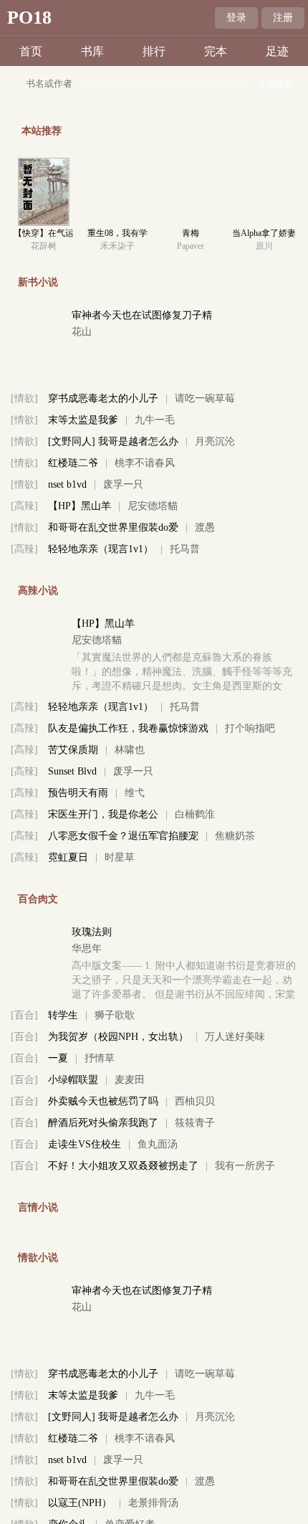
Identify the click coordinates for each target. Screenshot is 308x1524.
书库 (92, 51)
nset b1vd (67, 484)
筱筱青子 (195, 1122)
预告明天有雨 (78, 792)
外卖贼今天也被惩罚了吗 (103, 1101)
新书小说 (38, 282)
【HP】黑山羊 (79, 506)
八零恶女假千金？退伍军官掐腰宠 (123, 835)
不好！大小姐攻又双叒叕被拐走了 (123, 1165)
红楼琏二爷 (73, 463)
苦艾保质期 (73, 749)
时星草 (120, 857)
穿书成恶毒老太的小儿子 (103, 398)
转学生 (63, 1015)
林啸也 (130, 749)
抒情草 (100, 1058)
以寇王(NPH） (80, 1502)
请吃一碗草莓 (205, 398)
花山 (82, 331)
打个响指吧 (250, 728)
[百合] (24, 1015)
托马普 (185, 549)
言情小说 (38, 1207)
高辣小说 (38, 590)
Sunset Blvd (72, 771)
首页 (30, 51)
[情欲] (24, 398)
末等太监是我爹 (83, 420)
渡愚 (205, 527)
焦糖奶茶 (235, 835)
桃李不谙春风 (145, 463)
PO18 (29, 17)
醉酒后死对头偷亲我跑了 (103, 1122)
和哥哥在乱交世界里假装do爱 (113, 527)
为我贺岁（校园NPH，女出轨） (118, 1036)
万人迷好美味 (235, 1036)
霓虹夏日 (68, 857)
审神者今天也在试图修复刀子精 (142, 315)
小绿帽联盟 (73, 1079)
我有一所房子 (245, 1165)
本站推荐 (41, 131)
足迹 (277, 51)
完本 (215, 51)
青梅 (190, 233)
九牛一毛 (155, 420)
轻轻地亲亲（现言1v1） (100, 549)
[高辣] (24, 506)
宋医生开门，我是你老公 (103, 814)
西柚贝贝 (195, 1101)
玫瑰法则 (92, 932)
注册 (283, 17)
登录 (236, 17)
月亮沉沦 (215, 441)
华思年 (87, 948)
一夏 (58, 1058)
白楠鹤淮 (195, 814)
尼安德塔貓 (152, 506)
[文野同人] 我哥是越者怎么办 (113, 441)
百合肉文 (38, 899)
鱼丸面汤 (158, 1144)
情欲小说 (38, 1257)
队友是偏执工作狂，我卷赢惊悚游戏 (128, 728)
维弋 (135, 792)
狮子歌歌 (115, 1015)
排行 (154, 51)
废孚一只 (123, 484)
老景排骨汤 (153, 1502)
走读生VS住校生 (84, 1144)
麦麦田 (130, 1079)
